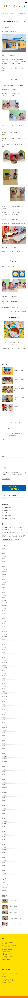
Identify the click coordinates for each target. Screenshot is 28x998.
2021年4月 (4, 714)
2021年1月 (4, 722)
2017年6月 (4, 834)
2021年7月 (4, 706)
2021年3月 (4, 717)
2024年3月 (4, 623)
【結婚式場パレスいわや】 (7, 979)
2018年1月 (4, 816)
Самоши (17, 532)
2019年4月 (4, 777)
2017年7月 (4, 831)
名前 (3, 456)
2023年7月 (4, 644)
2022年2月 (4, 688)
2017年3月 (4, 842)
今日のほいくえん (5, 887)
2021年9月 (4, 701)
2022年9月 (4, 670)
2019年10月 (4, 761)
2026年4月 (4, 558)
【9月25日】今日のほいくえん (9, 539)
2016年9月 (4, 857)
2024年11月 (4, 602)
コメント (5, 439)
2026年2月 (4, 563)
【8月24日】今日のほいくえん (8, 512)
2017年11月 (4, 821)
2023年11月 (4, 634)
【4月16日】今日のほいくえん (8, 527)
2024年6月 (4, 615)
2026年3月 (4, 561)
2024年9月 (4, 608)
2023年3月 (4, 654)
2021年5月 (4, 712)
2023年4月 (4, 652)
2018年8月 (4, 797)
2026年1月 (4, 566)
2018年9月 (4, 795)
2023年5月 (4, 649)
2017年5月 (4, 836)
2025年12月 (4, 569)
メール (4, 460)
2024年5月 (4, 618)
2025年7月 (4, 582)
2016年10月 (4, 855)
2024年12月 (4, 600)
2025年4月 (4, 589)
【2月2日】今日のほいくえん (8, 535)
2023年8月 (4, 641)
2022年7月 (4, 675)
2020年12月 (4, 725)
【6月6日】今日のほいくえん (8, 532)
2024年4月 (4, 621)
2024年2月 (4, 626)
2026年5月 (4, 556)
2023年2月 (4, 657)
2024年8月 (4, 610)
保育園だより (5, 890)
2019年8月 (4, 766)
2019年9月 (4, 764)
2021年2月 (4, 719)
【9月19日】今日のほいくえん (12, 418)
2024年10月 (4, 605)
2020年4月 (4, 745)
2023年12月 (4, 631)
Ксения (18, 539)
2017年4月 (4, 839)
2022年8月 (4, 673)
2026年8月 (4, 548)
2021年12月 (4, 693)
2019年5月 (4, 774)
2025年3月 (4, 592)
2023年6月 (4, 647)
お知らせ (4, 882)
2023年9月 (4, 639)
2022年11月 (4, 665)
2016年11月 (4, 852)
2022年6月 (4, 678)
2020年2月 (4, 751)
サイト (3, 468)
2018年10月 (4, 792)
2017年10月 (4, 823)
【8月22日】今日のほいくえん (8, 515)
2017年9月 (4, 826)
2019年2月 (4, 782)
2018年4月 (4, 808)
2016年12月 (4, 849)
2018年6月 (4, 803)
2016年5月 (4, 867)
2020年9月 (4, 732)
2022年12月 (4, 662)
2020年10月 (4, 730)
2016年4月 (4, 870)
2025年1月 (4, 597)
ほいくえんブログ (5, 884)
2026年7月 (4, 550)
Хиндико (18, 529)
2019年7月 (4, 769)
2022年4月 (4, 683)
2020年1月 (4, 753)
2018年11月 (4, 790)
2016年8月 (4, 860)
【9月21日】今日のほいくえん (16, 422)
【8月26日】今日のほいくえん (8, 507)
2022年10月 (4, 667)
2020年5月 (4, 743)
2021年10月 (4, 699)
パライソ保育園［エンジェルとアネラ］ (9, 996)
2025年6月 (4, 584)
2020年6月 (4, 740)
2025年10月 (4, 574)
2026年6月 (4, 553)
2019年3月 (4, 779)
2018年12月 (4, 787)
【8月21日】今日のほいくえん (8, 518)
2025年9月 (4, 576)
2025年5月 (4, 587)
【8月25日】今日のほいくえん (8, 510)
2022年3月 (4, 686)
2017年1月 (4, 847)
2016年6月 (4, 865)
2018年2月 (4, 813)
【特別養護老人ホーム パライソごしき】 (10, 973)
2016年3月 (4, 873)
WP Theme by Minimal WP (21, 996)
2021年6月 (4, 709)
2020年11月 (4, 727)
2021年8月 (4, 704)
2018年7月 (4, 800)
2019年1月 (4, 784)
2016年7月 (4, 862)
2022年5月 (4, 680)
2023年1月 (4, 660)
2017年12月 (4, 818)
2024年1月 (4, 628)
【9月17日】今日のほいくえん (8, 529)
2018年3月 (4, 810)
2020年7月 (4, 738)
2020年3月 (4, 748)
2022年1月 (4, 691)
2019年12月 (4, 756)
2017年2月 (4, 844)
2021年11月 (4, 696)
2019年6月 (4, 771)
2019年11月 (4, 758)
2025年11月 (4, 571)
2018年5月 (4, 805)
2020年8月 (4, 735)
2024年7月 (4, 613)
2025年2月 (4, 595)
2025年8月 (4, 579)
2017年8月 (4, 829)
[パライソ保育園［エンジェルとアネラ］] (14, 6)
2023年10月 (4, 636)
